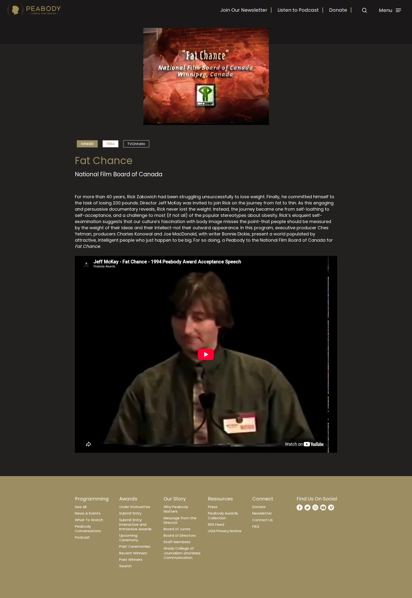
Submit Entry (130, 513)
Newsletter (262, 513)
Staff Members (177, 541)
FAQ (255, 526)
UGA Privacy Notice (225, 530)
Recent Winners (133, 553)
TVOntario (136, 143)
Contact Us (262, 519)
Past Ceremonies (134, 546)
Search (125, 565)
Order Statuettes (134, 506)
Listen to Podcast (298, 10)
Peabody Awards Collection (223, 515)
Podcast (82, 537)
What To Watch (89, 519)
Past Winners (130, 559)
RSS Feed (216, 524)
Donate (338, 10)
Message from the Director (180, 520)
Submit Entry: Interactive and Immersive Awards (135, 524)
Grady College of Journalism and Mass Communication (182, 553)
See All (81, 506)
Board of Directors (180, 535)
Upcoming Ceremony (128, 537)
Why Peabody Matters (176, 509)
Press (212, 506)
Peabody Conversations (88, 528)
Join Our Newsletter (243, 10)
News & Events (88, 513)
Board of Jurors (177, 528)
